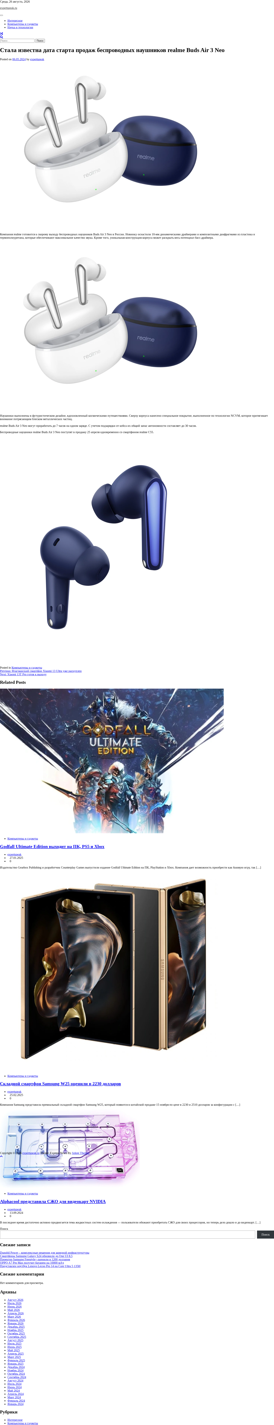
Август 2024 (15, 1380)
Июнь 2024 (14, 1387)
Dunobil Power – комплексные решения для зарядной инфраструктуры (44, 1252)
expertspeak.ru (8, 8)
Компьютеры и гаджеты (22, 24)
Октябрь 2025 (16, 1333)
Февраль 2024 (16, 1400)
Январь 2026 (15, 1323)
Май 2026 (13, 1310)
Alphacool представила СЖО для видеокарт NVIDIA (53, 1201)
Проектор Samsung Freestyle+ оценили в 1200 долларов (35, 1259)
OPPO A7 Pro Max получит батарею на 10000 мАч (32, 1262)
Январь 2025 (15, 1363)
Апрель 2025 (15, 1353)
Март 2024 (14, 1397)
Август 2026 (15, 1299)
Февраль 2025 (16, 1360)
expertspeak (37, 59)
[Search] (1, 37)
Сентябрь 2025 (16, 1336)
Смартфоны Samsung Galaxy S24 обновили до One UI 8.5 (36, 1256)
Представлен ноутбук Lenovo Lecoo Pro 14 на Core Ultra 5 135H (40, 1266)
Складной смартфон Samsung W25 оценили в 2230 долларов (60, 1083)
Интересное (15, 20)
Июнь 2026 (14, 1306)
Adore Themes (80, 1153)
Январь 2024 (15, 1404)
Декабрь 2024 (16, 1367)
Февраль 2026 (16, 1320)
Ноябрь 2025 (15, 1330)
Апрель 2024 (15, 1394)
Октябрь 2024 (16, 1373)
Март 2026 (14, 1316)
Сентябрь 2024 (16, 1377)
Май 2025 (13, 1350)
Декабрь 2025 (16, 1326)
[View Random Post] (1, 33)
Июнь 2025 (14, 1346)
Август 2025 (15, 1340)
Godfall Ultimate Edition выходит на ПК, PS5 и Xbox (52, 846)
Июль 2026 (14, 1303)
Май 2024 (13, 1390)
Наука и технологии (20, 27)
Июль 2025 (14, 1343)
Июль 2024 (14, 1383)
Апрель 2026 (15, 1313)
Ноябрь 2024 (15, 1370)
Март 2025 (14, 1357)
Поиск (4, 1228)
